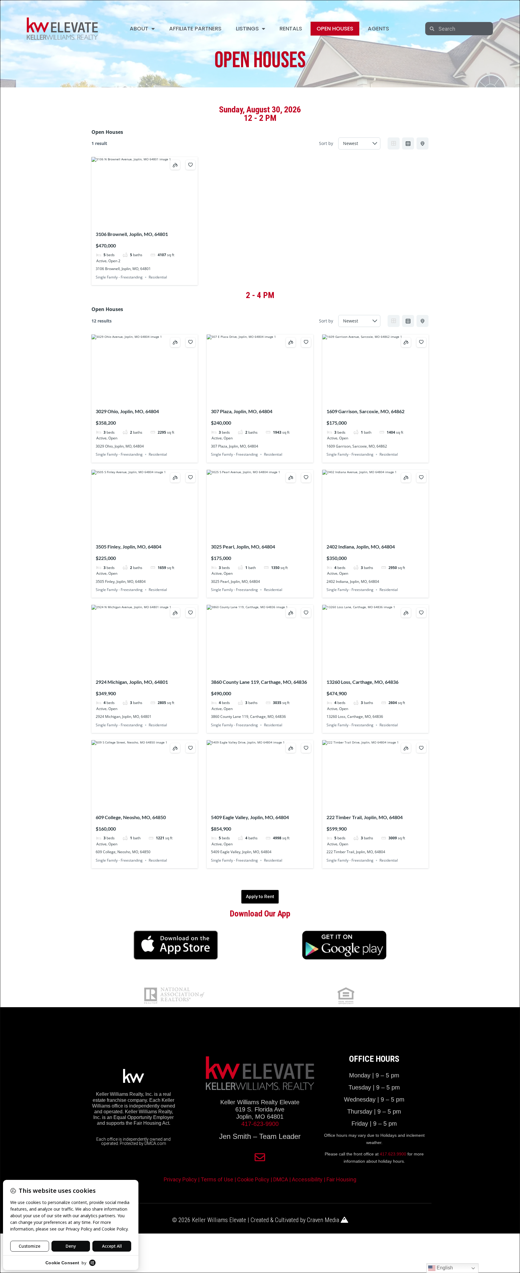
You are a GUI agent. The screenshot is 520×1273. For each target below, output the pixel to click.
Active (101, 260)
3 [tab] (145, 222)
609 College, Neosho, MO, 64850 (131, 817)
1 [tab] (134, 222)
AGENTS (378, 28)
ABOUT (139, 28)
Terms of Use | (219, 1179)
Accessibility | (309, 1179)
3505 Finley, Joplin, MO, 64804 (128, 546)
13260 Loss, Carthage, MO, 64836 (362, 682)
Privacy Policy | (182, 1179)
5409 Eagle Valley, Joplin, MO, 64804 (250, 817)
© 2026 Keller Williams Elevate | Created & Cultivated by (239, 1220)
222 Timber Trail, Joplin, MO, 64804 (365, 817)
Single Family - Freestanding (119, 277)
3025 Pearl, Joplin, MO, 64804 (243, 546)
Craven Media (324, 1220)
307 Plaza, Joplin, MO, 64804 (241, 411)
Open (112, 438)
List (408, 143)
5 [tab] (155, 222)
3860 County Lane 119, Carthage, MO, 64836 (259, 682)
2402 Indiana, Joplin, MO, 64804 (361, 546)
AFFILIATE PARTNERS (195, 28)
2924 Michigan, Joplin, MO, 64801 (132, 682)
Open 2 (114, 260)
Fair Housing (341, 1179)
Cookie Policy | (255, 1179)
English (444, 1267)
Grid (394, 143)
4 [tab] (150, 222)
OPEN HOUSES (335, 28)
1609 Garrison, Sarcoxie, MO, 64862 (365, 411)
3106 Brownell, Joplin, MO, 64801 (132, 234)
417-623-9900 (260, 1124)
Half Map (422, 143)
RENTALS (291, 28)
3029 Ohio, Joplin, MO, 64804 (127, 411)
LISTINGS (247, 28)
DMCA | (282, 1179)
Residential (158, 277)
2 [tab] (139, 222)
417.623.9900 (393, 1154)
